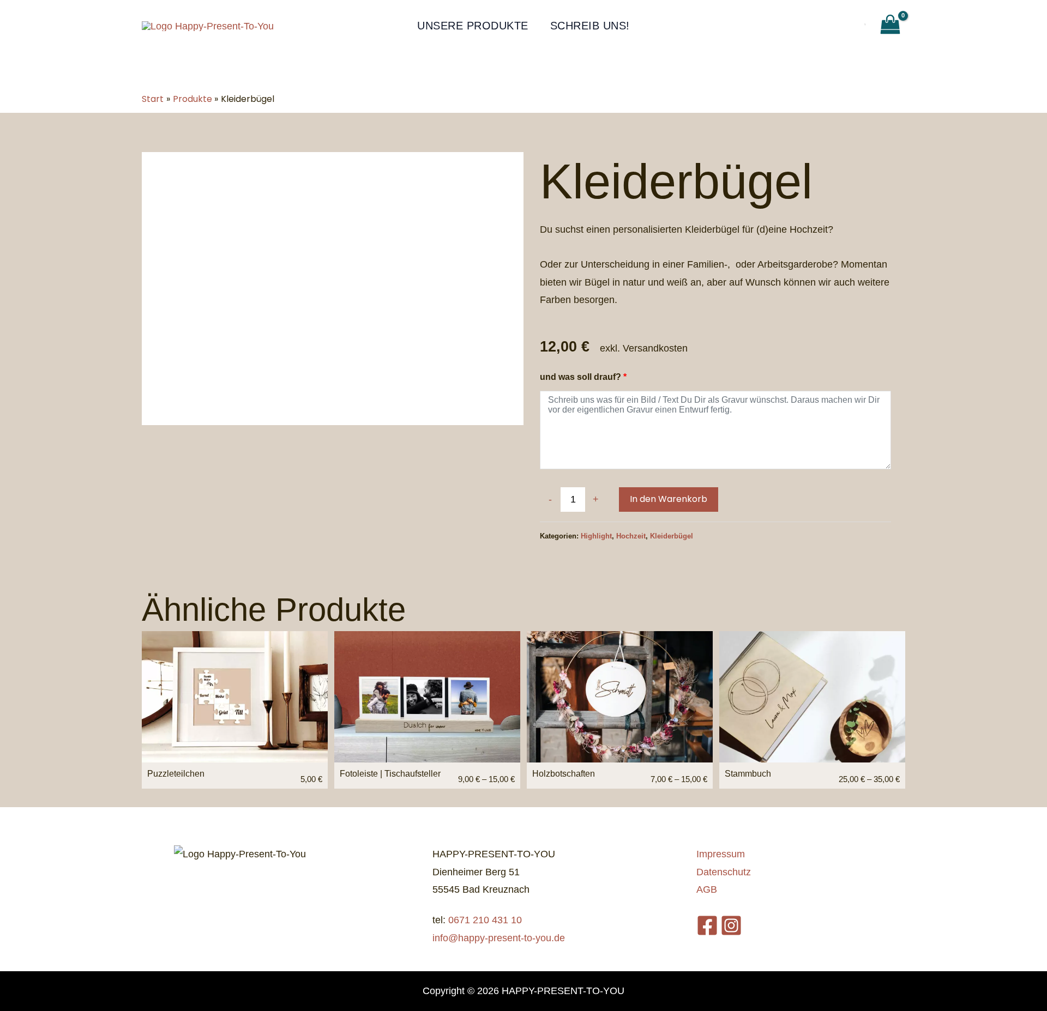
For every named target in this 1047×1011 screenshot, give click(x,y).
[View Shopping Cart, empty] (890, 25)
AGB (706, 889)
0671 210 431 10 (485, 920)
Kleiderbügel (671, 536)
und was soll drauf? (583, 377)
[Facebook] (707, 925)
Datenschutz (723, 872)
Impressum (720, 854)
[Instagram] (731, 925)
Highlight (596, 536)
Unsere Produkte (472, 26)
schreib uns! (590, 26)
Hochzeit (631, 536)
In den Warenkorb (668, 499)
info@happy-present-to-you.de (498, 938)
